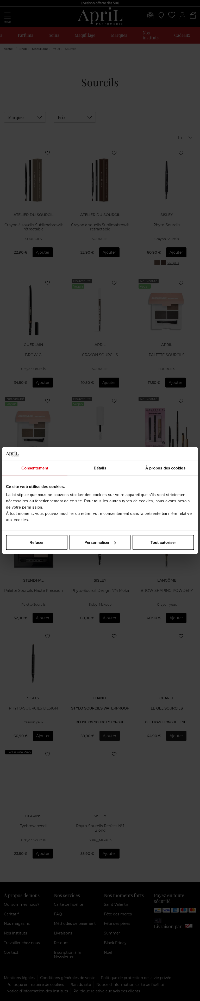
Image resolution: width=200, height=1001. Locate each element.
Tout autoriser (163, 542)
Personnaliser (97, 542)
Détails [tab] (100, 468)
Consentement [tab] (34, 468)
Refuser (36, 542)
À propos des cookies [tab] (165, 468)
